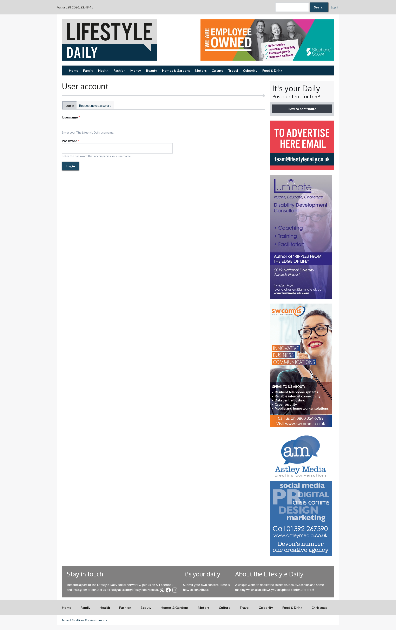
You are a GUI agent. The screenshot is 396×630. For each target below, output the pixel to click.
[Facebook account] (168, 590)
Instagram (80, 589)
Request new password (95, 105)
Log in (335, 7)
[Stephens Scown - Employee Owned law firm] (267, 40)
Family (88, 70)
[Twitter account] (161, 590)
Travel (233, 70)
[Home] (129, 40)
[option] (267, 40)
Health (103, 70)
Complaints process (96, 620)
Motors (201, 70)
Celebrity (250, 70)
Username (71, 117)
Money (135, 70)
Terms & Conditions (73, 620)
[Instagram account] (174, 590)
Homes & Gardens (176, 70)
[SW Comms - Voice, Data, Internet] (302, 365)
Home (73, 70)
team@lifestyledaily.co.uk (140, 589)
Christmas (319, 607)
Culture (217, 70)
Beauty (151, 70)
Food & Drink (272, 70)
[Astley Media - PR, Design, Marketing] (302, 494)
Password (70, 141)
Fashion (119, 70)
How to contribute (302, 109)
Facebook (166, 585)
